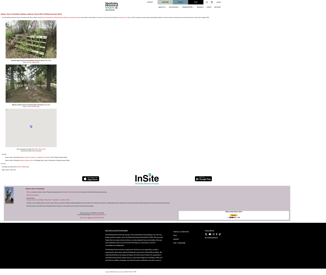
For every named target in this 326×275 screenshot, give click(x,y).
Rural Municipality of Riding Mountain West (55, 17)
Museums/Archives (32, 200)
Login (219, 2)
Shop (196, 2)
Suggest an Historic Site (94, 217)
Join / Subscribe (179, 243)
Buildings (40, 200)
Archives (217, 7)
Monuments (48, 200)
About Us (161, 7)
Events (209, 7)
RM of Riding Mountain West (50, 14)
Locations (62, 200)
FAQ (103, 217)
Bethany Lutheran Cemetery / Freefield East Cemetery (35, 157)
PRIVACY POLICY (129, 271)
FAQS (175, 235)
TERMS (134, 271)
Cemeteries (55, 200)
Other (68, 200)
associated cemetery (74, 17)
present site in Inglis (124, 17)
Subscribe (165, 2)
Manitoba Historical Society (69, 192)
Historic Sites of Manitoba (10, 14)
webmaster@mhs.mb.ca (99, 214)
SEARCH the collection (33, 195)
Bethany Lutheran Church (27, 160)
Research (200, 7)
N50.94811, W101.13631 (39, 149)
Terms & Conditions (181, 232)
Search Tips (83, 217)
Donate (180, 2)
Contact (150, 2)
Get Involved (173, 7)
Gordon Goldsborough (33, 62)
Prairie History (187, 7)
